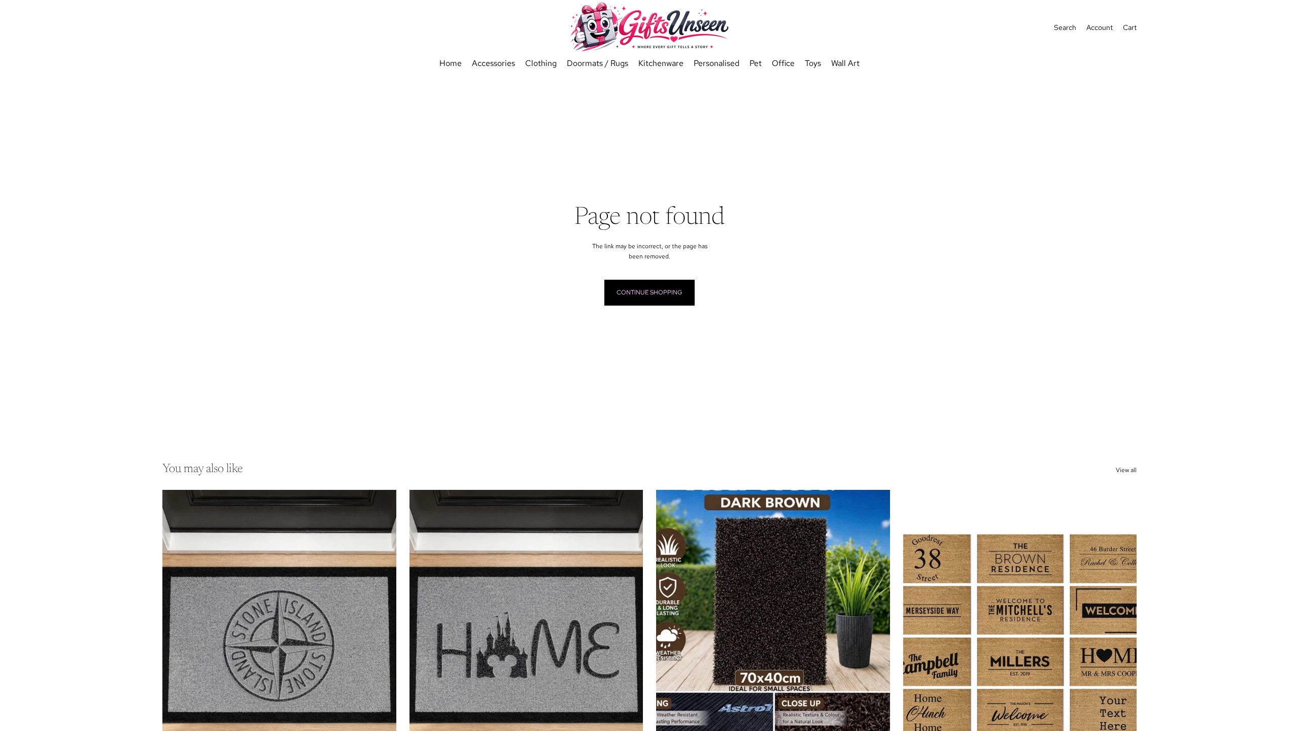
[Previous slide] (918, 636)
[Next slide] (1121, 636)
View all (1126, 470)
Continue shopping (649, 292)
